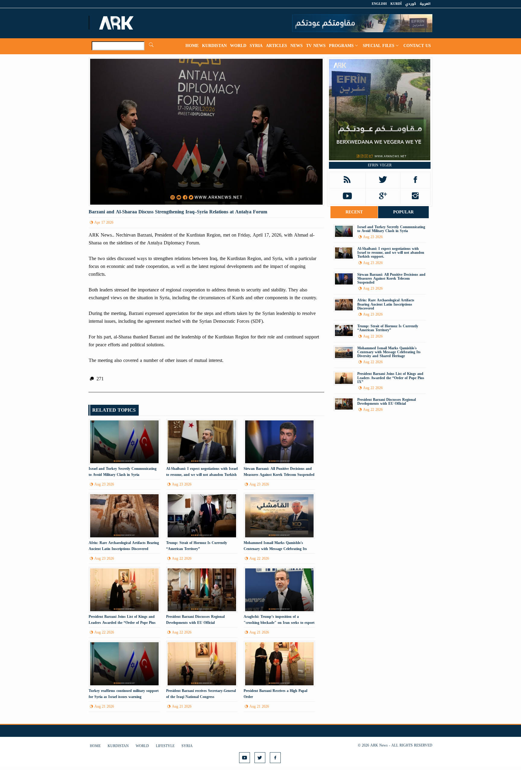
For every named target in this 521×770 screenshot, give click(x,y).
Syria (256, 46)
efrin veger (380, 165)
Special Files (378, 46)
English (379, 4)
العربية (425, 4)
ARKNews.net (117, 23)
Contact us (417, 46)
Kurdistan (214, 46)
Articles (276, 46)
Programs (341, 46)
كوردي (410, 4)
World (238, 46)
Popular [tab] (403, 212)
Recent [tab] (354, 212)
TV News (316, 46)
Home (192, 46)
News (296, 46)
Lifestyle (165, 746)
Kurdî (396, 4)
